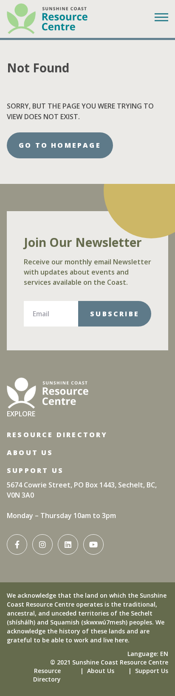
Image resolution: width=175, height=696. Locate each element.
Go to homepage (60, 145)
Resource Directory (57, 434)
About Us (30, 452)
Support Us (35, 470)
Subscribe (114, 313)
